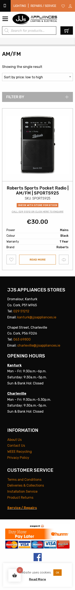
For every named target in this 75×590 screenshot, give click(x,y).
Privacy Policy (18, 458)
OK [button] (57, 572)
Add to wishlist (11, 259)
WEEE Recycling (19, 452)
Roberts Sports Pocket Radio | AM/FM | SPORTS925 (38, 191)
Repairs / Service (43, 6)
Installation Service (22, 491)
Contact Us (16, 446)
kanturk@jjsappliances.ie (36, 317)
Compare (64, 259)
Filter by (15, 97)
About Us (14, 440)
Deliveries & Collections (25, 485)
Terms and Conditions (24, 480)
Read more (38, 259)
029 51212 (21, 311)
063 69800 (22, 339)
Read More (37, 579)
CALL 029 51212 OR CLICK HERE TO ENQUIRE (38, 211)
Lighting (20, 6)
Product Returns (20, 498)
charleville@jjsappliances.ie (38, 345)
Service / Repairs (22, 508)
